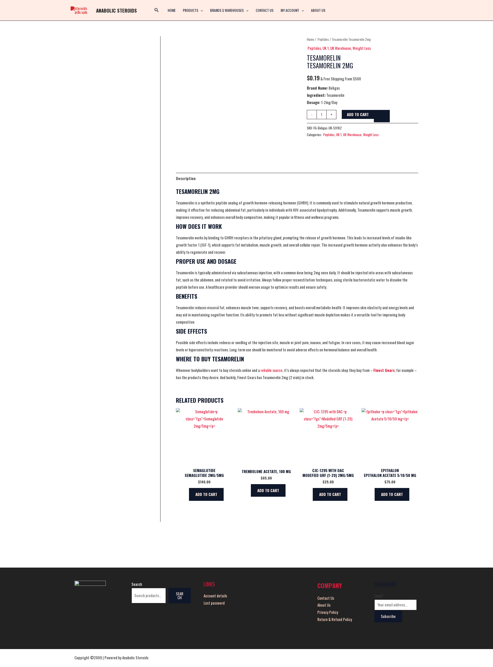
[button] (200, 10)
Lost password (214, 603)
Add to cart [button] (206, 494)
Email (379, 595)
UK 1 (326, 48)
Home (310, 39)
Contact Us (264, 10)
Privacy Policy (327, 612)
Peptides (323, 39)
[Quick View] (186, 494)
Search (136, 584)
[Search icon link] (156, 10)
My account (290, 10)
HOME (172, 10)
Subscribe (388, 616)
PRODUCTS (190, 10)
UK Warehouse (340, 48)
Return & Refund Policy (334, 619)
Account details (215, 595)
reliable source (271, 370)
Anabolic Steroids (116, 10)
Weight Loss (362, 48)
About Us (318, 10)
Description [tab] (186, 178)
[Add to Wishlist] (382, 116)
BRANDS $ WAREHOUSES (227, 10)
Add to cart (358, 114)
